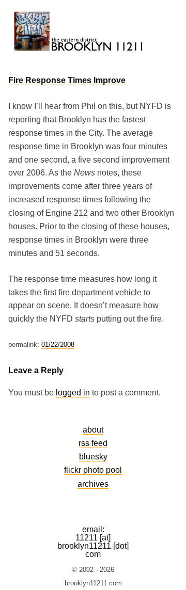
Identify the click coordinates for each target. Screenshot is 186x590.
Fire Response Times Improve (67, 80)
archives (93, 483)
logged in (73, 392)
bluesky (93, 456)
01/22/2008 (57, 344)
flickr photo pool (93, 469)
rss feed (93, 443)
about (93, 429)
